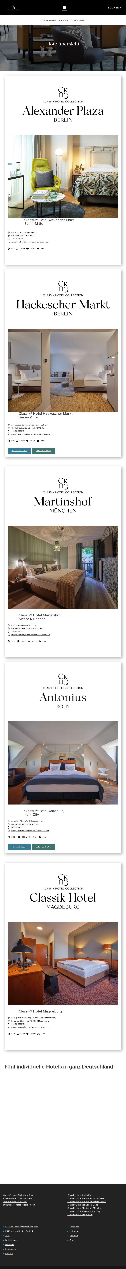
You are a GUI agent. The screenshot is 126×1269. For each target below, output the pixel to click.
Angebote (64, 20)
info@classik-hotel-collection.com (19, 1205)
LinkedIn (74, 1235)
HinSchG (9, 1244)
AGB (7, 1235)
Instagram (74, 1231)
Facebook (74, 1226)
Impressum (10, 1249)
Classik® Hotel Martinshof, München (84, 1208)
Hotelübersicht (49, 20)
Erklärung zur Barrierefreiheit (19, 1231)
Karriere (9, 1253)
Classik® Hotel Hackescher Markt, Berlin (86, 1201)
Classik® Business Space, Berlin (82, 1205)
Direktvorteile (77, 20)
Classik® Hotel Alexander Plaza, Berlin (85, 1198)
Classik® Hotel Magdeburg (80, 1214)
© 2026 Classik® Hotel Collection (21, 1226)
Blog (72, 1240)
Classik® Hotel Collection (79, 1195)
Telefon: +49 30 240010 (15, 1201)
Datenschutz (11, 1240)
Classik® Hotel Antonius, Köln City (83, 1211)
